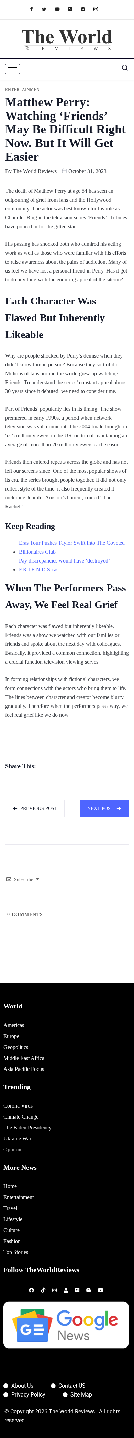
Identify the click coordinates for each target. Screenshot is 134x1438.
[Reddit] (86, 8)
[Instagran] (99, 8)
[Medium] (73, 8)
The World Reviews (35, 171)
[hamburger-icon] (12, 69)
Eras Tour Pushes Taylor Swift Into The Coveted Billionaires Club (72, 547)
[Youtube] (61, 8)
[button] (122, 69)
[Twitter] (47, 8)
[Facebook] (35, 8)
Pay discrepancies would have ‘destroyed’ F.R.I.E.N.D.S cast (64, 565)
